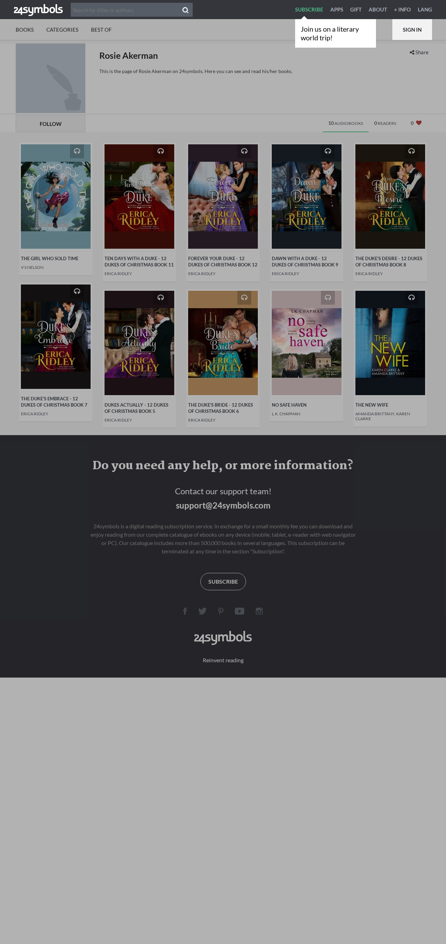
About (378, 9)
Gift (356, 9)
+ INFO (402, 9)
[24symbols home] (38, 9)
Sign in (412, 29)
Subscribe (309, 9)
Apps (336, 9)
